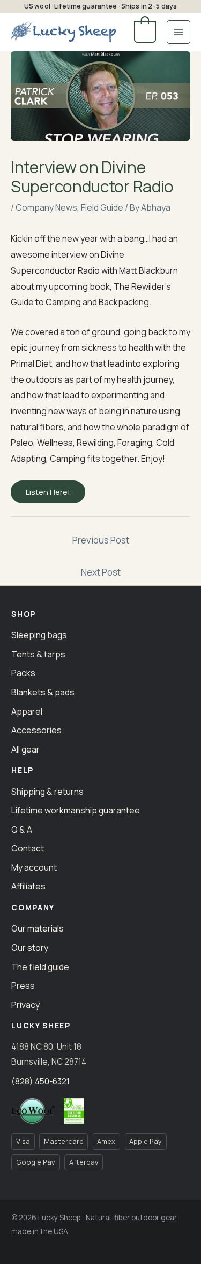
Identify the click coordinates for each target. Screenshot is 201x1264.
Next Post (101, 572)
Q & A (21, 829)
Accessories (36, 730)
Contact (27, 848)
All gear (25, 749)
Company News (46, 207)
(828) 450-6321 (40, 1081)
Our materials (37, 928)
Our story (29, 947)
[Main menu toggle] (178, 32)
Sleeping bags (39, 635)
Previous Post (100, 540)
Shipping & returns (47, 791)
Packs (23, 673)
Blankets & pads (43, 692)
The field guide (40, 967)
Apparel (26, 711)
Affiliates (28, 886)
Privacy (25, 1005)
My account (34, 867)
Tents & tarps (38, 654)
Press (23, 985)
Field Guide (102, 207)
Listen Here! (48, 492)
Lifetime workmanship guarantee (75, 810)
